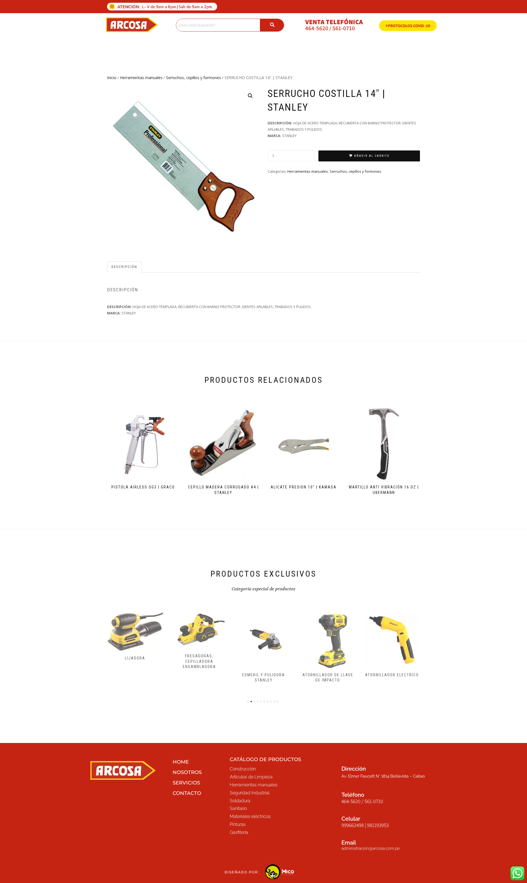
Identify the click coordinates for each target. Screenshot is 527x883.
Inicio (111, 77)
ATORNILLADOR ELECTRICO (392, 675)
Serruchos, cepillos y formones (193, 77)
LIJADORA (135, 658)
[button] (250, 96)
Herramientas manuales (141, 77)
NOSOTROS (187, 772)
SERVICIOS (186, 783)
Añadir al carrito (371, 156)
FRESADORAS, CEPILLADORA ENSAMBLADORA (199, 661)
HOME (181, 762)
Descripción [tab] (124, 267)
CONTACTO (187, 793)
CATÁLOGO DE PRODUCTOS (265, 759)
